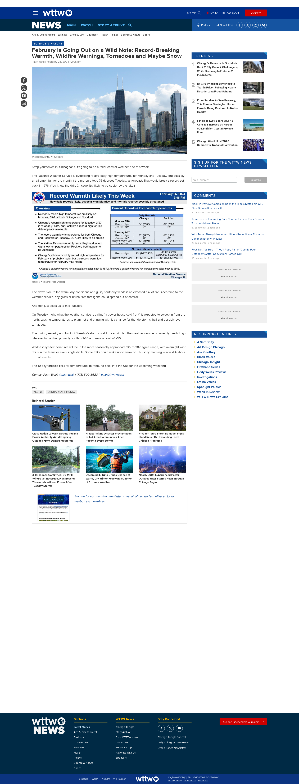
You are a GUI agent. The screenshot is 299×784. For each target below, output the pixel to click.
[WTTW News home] (46, 25)
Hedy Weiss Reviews (211, 372)
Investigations (207, 377)
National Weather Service (61, 392)
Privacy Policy (175, 780)
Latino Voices (206, 382)
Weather (38, 392)
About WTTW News (127, 737)
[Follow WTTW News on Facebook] (240, 25)
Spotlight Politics (209, 387)
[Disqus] (109, 571)
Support (122, 779)
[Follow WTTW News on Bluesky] (263, 25)
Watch (87, 25)
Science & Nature (130, 35)
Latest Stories (82, 727)
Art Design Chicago (211, 347)
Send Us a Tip (124, 747)
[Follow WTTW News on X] (247, 25)
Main (71, 25)
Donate (256, 13)
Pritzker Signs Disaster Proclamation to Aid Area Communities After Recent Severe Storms (109, 437)
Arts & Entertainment (43, 35)
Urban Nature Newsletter (172, 748)
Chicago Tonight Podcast (172, 737)
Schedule (83, 779)
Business (62, 35)
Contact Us (122, 742)
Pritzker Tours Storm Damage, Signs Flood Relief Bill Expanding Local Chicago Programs (161, 437)
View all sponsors (229, 276)
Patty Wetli (38, 62)
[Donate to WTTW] (147, 779)
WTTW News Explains (213, 397)
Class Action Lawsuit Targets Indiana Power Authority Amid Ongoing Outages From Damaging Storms (55, 437)
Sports (146, 35)
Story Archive (111, 25)
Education (92, 35)
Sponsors (121, 757)
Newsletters (226, 25)
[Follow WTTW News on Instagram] (255, 25)
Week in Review (208, 392)
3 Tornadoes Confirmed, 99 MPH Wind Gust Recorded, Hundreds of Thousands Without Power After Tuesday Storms (53, 480)
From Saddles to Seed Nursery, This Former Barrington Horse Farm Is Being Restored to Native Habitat (217, 106)
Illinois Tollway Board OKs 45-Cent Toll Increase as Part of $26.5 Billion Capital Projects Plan (215, 126)
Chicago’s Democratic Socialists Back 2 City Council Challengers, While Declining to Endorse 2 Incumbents (217, 69)
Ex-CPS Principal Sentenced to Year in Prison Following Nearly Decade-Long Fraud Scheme (216, 87)
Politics (114, 35)
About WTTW (108, 779)
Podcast (205, 25)
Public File (203, 780)
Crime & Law (77, 35)
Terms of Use (190, 780)
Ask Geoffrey (206, 352)
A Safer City (205, 342)
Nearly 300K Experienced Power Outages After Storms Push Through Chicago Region (161, 478)
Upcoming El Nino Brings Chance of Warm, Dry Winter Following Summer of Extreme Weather (109, 478)
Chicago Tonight (208, 362)
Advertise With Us (126, 752)
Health (104, 35)
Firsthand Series (208, 367)
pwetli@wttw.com (112, 374)
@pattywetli (66, 374)
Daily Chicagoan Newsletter (173, 742)
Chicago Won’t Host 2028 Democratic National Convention (217, 143)
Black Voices (206, 357)
